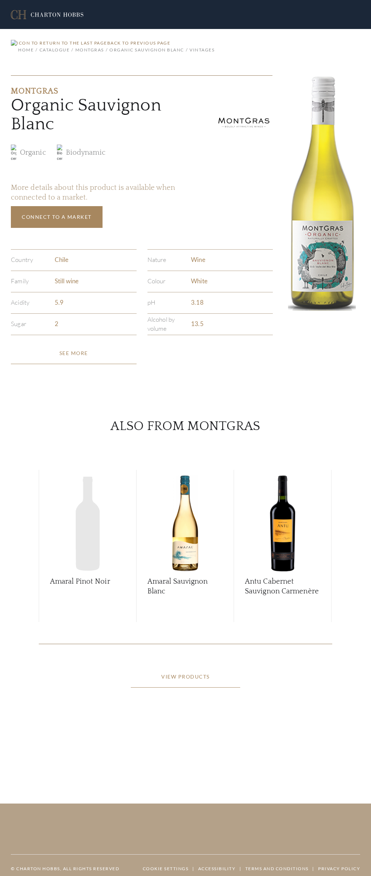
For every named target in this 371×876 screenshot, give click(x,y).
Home (26, 50)
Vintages (201, 50)
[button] (47, 15)
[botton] (74, 353)
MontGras (89, 50)
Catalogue (54, 50)
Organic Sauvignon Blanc (146, 50)
